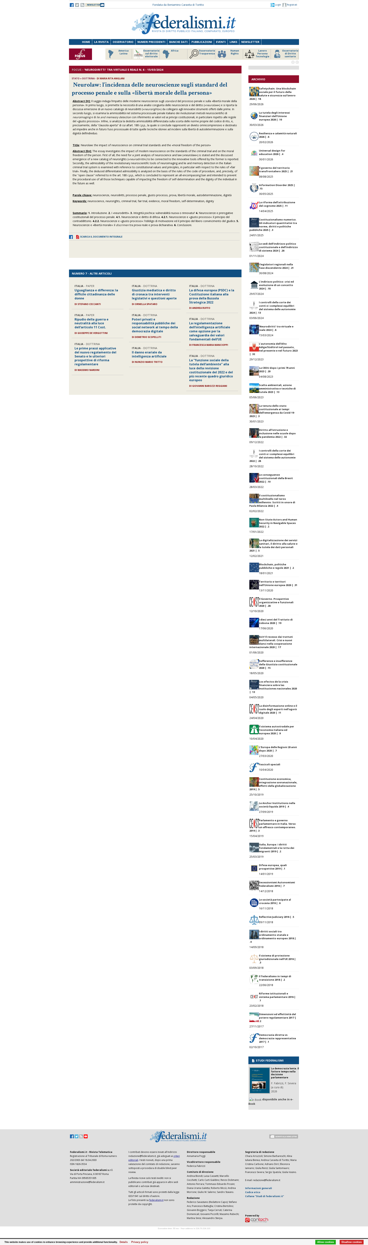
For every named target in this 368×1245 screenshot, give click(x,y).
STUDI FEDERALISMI (269, 1060)
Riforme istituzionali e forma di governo (179, 55)
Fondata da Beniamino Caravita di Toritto (178, 5)
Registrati (291, 4)
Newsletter (250, 42)
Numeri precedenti (151, 42)
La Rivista (101, 42)
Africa (258, 50)
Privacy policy (138, 1242)
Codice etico (252, 1192)
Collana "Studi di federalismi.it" (264, 1196)
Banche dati (178, 42)
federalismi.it (156, 1200)
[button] (276, 5)
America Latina (207, 52)
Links (233, 42)
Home (86, 42)
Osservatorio (123, 42)
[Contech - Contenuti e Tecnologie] (256, 1219)
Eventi (221, 42)
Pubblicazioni (201, 42)
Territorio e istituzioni (123, 52)
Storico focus (151, 50)
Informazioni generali (258, 1188)
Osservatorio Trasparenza (290, 52)
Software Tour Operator (184, 1233)
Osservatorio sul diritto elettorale (235, 53)
